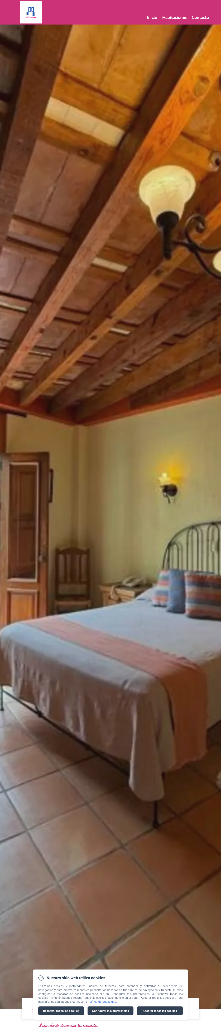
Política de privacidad (102, 1001)
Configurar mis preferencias (110, 1010)
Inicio (152, 17)
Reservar (200, 6)
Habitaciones (174, 17)
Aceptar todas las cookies (160, 1010)
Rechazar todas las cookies (61, 1010)
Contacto (200, 17)
